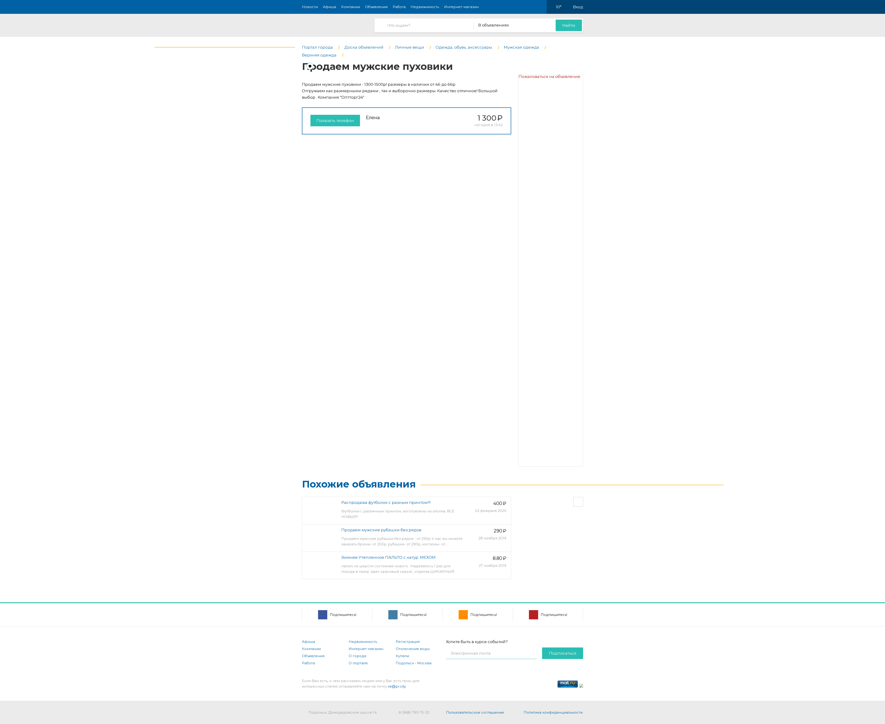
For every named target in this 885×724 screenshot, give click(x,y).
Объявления (376, 7)
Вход (578, 7)
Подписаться (562, 653)
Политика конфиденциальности (553, 712)
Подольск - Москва (413, 663)
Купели (402, 656)
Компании (350, 7)
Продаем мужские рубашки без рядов (381, 530)
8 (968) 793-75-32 (414, 712)
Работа (399, 7)
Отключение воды (413, 649)
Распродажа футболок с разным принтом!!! (386, 502)
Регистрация (408, 641)
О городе (357, 656)
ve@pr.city (397, 686)
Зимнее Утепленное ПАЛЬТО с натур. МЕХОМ (388, 557)
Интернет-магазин (461, 7)
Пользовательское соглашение (475, 712)
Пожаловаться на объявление (549, 76)
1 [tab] (310, 66)
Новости (310, 7)
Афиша (329, 7)
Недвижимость (425, 7)
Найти (568, 25)
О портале (358, 663)
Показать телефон (335, 120)
